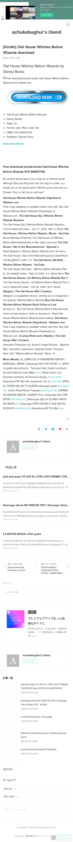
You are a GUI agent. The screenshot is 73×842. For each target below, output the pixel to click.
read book (55, 377)
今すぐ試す (46, 15)
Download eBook (13, 143)
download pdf (17, 399)
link (59, 363)
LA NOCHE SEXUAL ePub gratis (22, 534)
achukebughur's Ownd (36, 32)
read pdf (56, 381)
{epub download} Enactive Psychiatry (39, 749)
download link (49, 390)
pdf (17, 403)
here (38, 372)
